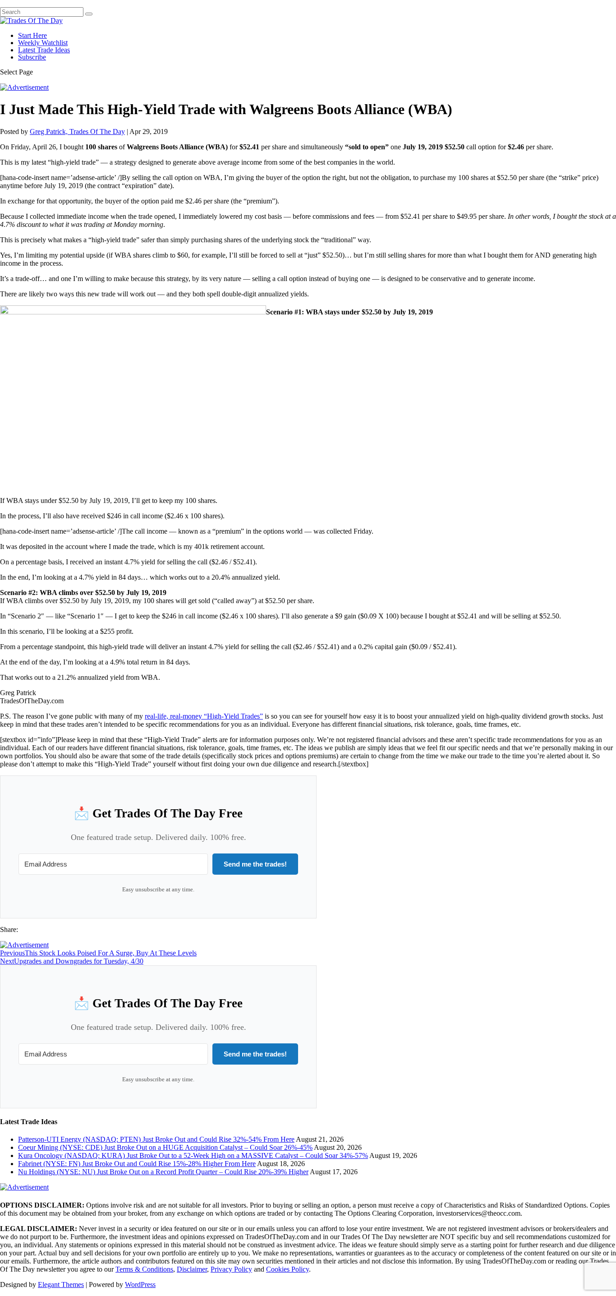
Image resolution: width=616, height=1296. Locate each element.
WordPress (140, 1284)
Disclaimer (192, 1269)
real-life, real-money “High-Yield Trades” (204, 716)
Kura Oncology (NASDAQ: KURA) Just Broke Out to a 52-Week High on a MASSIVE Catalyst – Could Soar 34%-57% (193, 1155)
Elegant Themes (61, 1284)
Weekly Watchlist (43, 42)
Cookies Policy (287, 1269)
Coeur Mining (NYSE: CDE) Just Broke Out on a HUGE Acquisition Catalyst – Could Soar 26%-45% (165, 1147)
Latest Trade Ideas (44, 50)
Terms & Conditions (144, 1269)
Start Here (32, 35)
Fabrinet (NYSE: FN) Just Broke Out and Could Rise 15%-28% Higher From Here (137, 1163)
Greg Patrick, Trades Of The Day (77, 131)
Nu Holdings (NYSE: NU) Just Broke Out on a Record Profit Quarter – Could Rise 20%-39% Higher (163, 1172)
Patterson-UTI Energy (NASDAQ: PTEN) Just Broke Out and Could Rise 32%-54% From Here (156, 1139)
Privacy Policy (231, 1269)
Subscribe (32, 57)
